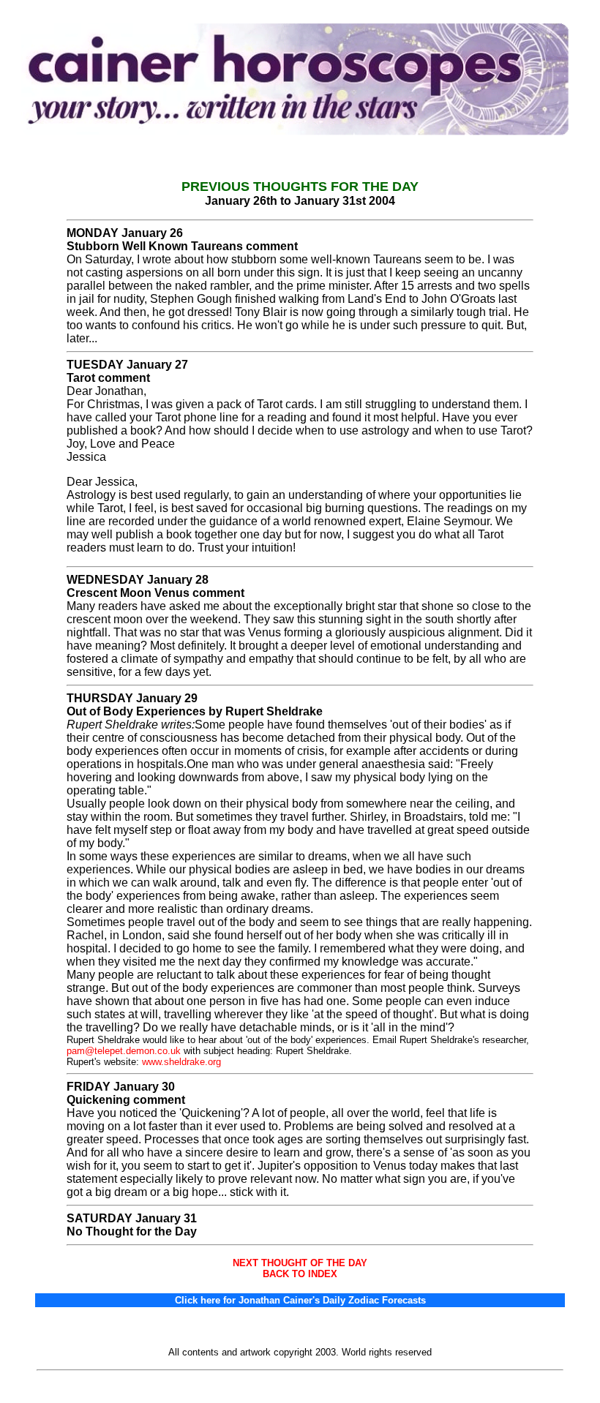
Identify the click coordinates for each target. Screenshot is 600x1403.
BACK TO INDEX (300, 1273)
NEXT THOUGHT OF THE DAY (300, 1262)
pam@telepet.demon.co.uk (124, 1050)
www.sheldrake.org (181, 1061)
